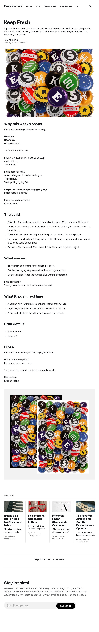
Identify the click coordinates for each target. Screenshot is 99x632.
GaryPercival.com (42, 559)
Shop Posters (66, 6)
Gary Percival (13, 6)
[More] (77, 6)
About (38, 6)
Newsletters (50, 6)
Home (29, 6)
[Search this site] (90, 6)
